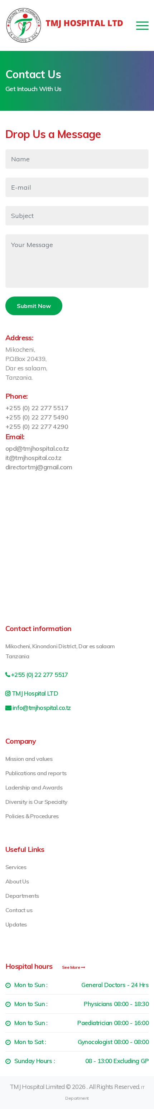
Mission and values (28, 758)
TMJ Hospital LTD (35, 693)
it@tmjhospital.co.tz (33, 458)
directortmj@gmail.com (38, 467)
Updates (16, 924)
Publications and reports (36, 773)
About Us (17, 881)
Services (15, 867)
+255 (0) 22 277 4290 (36, 426)
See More (71, 967)
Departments (22, 895)
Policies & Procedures (31, 816)
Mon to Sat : (81, 1042)
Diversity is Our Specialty (36, 801)
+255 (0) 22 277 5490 (36, 417)
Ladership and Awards (33, 787)
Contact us (18, 910)
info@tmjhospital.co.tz (42, 707)
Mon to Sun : (81, 985)
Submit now (34, 305)
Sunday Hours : (81, 1061)
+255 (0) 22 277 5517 (36, 408)
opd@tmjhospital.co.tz (37, 448)
